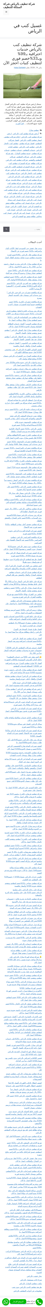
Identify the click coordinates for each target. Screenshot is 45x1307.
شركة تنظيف (37, 170)
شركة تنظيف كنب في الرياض (30, 190)
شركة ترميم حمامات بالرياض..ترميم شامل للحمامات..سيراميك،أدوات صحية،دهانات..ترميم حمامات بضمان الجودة (24, 1105)
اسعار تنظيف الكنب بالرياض (31, 140)
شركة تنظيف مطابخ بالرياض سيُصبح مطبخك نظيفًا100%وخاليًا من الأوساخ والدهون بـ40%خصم (24, 1245)
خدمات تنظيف (16, 150)
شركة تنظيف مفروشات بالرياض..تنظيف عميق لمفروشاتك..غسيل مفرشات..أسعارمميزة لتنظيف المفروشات (23, 1076)
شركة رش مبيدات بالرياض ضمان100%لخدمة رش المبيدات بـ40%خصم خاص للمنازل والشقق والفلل (23, 518)
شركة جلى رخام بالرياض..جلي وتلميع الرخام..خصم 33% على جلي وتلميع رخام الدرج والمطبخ (23, 892)
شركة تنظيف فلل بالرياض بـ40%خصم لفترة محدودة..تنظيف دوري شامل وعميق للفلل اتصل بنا (23, 257)
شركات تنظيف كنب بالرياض (17, 160)
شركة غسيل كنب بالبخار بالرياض (22, 196)
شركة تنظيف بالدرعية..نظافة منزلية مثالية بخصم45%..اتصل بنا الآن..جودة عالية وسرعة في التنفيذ (23, 870)
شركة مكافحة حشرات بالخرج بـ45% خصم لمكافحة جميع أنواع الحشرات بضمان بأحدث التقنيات (25, 304)
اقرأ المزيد (20, 123)
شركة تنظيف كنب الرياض (21, 170)
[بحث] (6, 229)
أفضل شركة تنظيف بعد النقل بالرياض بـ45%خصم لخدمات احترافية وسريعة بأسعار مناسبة (25, 641)
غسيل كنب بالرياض (23, 210)
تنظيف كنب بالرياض (27, 147)
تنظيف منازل (34, 130)
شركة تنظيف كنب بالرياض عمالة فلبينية (26, 180)
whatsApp (5, 1301)
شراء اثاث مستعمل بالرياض (31, 1280)
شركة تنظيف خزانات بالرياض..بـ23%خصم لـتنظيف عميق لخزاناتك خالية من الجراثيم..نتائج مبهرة (23, 1152)
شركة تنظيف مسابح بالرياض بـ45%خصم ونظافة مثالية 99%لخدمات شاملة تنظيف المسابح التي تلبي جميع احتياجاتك (23, 502)
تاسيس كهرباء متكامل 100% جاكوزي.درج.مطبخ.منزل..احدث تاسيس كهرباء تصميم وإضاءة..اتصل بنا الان (24, 991)
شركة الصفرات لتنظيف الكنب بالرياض (20, 167)
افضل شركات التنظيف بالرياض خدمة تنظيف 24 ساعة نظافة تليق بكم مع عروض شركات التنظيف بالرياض (23, 1130)
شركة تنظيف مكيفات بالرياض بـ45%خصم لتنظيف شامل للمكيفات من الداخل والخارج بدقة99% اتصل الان (25, 1032)
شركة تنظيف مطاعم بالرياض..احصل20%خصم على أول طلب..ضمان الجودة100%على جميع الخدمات (23, 781)
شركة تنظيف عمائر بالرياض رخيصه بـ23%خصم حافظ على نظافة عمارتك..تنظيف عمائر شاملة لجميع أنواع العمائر (23, 378)
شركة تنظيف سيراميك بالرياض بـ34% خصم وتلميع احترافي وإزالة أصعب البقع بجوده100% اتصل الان (24, 861)
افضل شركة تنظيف (26, 143)
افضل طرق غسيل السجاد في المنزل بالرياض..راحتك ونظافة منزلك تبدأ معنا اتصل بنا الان (23, 632)
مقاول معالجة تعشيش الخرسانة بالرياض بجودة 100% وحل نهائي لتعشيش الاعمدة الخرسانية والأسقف (24, 1120)
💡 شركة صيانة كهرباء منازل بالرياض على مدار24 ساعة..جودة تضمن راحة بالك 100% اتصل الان (25, 959)
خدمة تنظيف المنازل (23, 153)
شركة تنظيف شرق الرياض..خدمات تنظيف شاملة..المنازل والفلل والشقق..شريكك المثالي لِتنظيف (24, 575)
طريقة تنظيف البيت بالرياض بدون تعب (27, 1287)
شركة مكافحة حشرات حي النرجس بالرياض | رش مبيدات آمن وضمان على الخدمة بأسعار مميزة (24, 295)
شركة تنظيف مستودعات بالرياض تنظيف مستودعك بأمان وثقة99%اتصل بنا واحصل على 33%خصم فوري (23, 603)
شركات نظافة (36, 163)
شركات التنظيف (22, 157)
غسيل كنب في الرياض (21, 213)
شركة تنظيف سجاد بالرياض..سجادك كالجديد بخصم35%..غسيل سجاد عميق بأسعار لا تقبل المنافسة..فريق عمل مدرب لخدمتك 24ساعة (24, 969)
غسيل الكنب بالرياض (19, 206)
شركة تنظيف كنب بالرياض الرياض (21, 176)
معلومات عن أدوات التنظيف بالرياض (27, 1291)
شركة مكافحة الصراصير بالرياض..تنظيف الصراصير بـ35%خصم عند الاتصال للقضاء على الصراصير (24, 540)
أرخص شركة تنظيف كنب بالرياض (26, 134)
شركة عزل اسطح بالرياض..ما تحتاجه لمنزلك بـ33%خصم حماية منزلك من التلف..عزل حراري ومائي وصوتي (23, 403)
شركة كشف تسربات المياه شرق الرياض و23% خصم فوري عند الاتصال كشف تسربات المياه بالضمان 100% (23, 733)
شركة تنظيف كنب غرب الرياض (18, 186)
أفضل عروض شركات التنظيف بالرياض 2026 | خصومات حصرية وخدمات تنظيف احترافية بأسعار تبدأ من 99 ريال (23, 650)
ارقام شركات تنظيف (12, 137)
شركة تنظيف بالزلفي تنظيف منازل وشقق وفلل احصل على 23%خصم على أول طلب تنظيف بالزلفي (23, 387)
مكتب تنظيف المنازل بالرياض (30, 1283)
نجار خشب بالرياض (34, 1276)
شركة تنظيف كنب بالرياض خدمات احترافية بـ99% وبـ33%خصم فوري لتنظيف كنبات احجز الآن (22, 53)
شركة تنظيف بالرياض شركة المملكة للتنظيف (19, 5)
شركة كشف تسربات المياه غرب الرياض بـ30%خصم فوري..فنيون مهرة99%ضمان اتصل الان (23, 711)
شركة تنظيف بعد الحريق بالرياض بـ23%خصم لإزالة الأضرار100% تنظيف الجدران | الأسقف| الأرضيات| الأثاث (24, 286)
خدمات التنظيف (29, 150)
